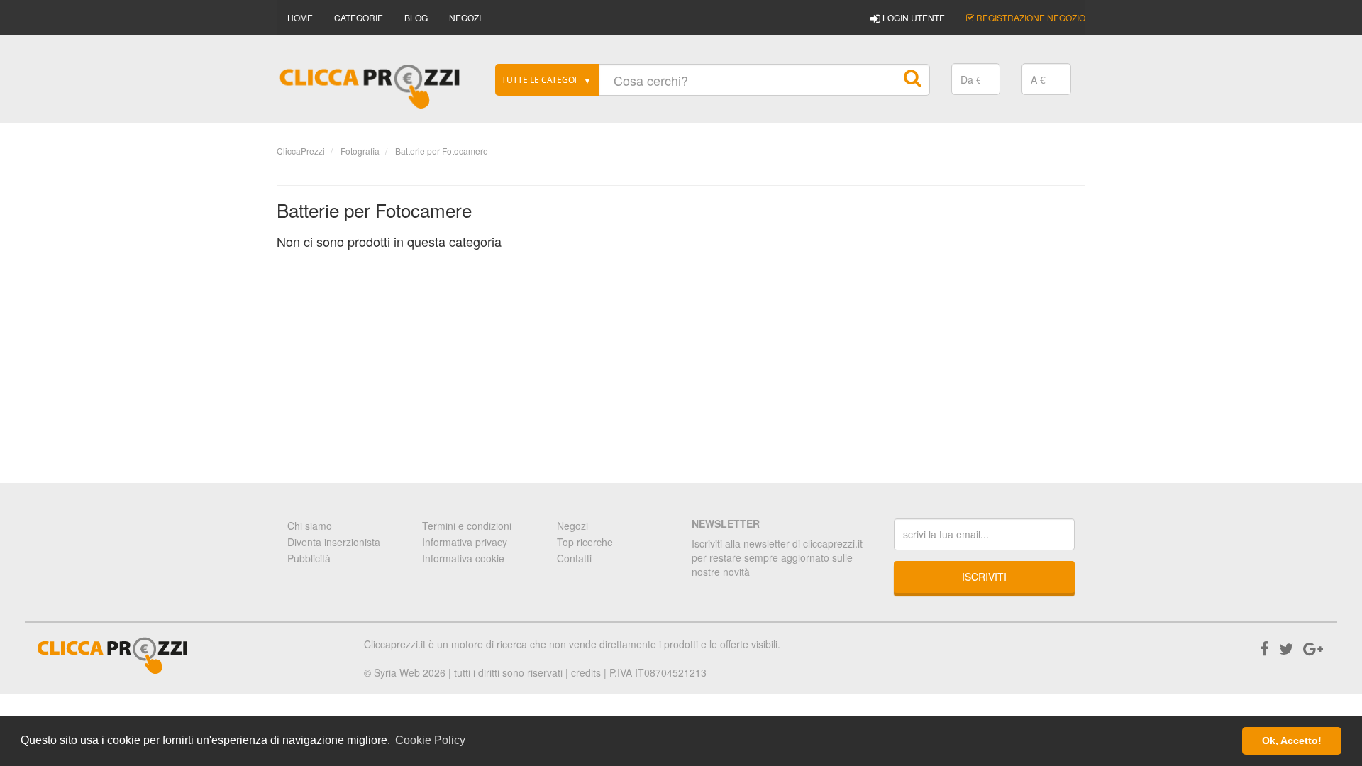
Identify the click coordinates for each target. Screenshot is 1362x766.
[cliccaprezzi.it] (370, 86)
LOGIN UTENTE (912, 17)
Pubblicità (309, 558)
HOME (300, 17)
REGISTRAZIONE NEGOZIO (1029, 17)
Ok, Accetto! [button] (1292, 740)
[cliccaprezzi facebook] (1264, 648)
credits (586, 672)
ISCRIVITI (984, 577)
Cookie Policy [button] (430, 740)
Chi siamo (309, 525)
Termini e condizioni (466, 525)
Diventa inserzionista (333, 542)
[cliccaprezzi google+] (1313, 648)
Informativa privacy (464, 542)
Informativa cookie (463, 558)
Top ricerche (585, 542)
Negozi (572, 525)
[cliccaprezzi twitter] (1286, 648)
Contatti (574, 558)
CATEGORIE (358, 17)
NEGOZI (465, 17)
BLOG (416, 17)
